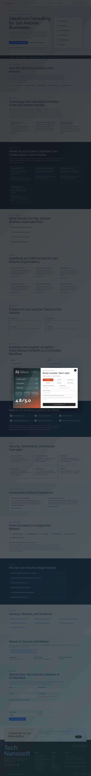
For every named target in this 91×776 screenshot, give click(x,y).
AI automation (48, 379)
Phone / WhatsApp (46, 390)
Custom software (70, 379)
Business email (62, 385)
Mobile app (59, 382)
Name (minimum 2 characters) (48, 385)
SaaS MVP (59, 379)
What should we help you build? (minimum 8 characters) (53, 395)
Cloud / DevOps (70, 382)
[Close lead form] (75, 370)
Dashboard (48, 382)
